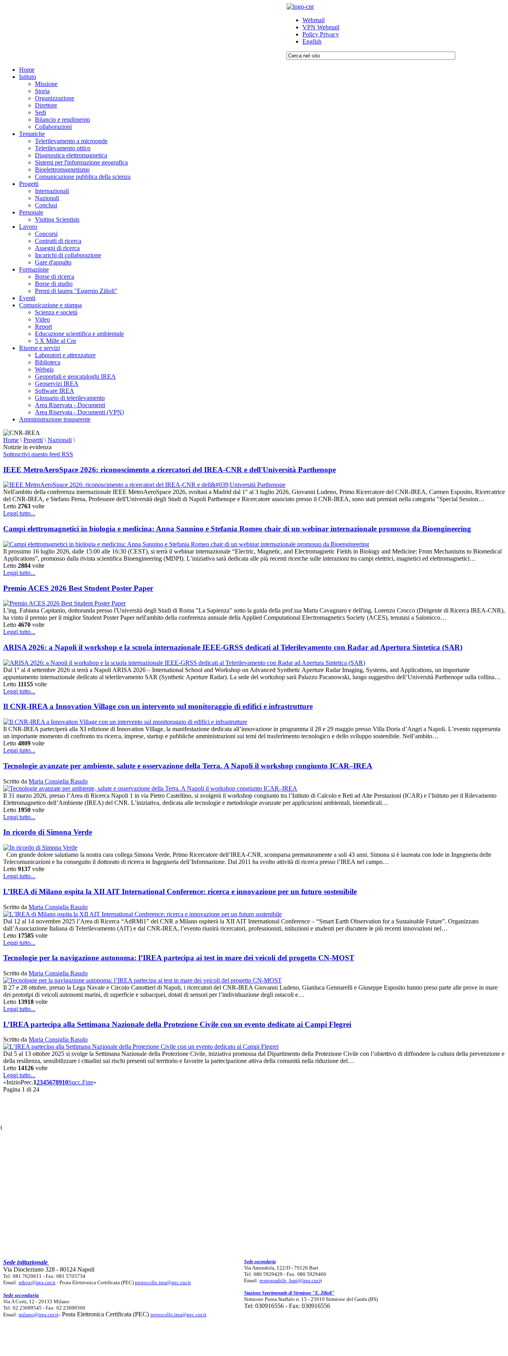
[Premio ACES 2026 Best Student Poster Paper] (64, 603)
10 (65, 1082)
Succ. (75, 1082)
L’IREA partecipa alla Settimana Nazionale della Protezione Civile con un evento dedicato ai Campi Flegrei (177, 1024)
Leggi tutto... (19, 513)
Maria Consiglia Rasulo (58, 781)
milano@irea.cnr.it (38, 1315)
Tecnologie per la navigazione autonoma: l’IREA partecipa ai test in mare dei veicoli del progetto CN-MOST (178, 958)
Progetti (33, 440)
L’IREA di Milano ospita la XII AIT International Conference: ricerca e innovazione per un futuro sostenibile (180, 891)
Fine (87, 1082)
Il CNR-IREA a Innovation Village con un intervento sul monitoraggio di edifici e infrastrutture (158, 706)
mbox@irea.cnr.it (37, 1282)
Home (11, 440)
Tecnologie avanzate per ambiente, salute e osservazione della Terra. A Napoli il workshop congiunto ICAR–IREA (187, 766)
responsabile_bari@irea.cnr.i (290, 1280)
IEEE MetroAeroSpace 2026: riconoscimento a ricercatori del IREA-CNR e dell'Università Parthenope (169, 469)
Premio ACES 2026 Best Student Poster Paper (78, 588)
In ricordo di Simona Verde (47, 832)
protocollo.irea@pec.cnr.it (163, 1282)
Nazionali (60, 440)
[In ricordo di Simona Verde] (40, 847)
